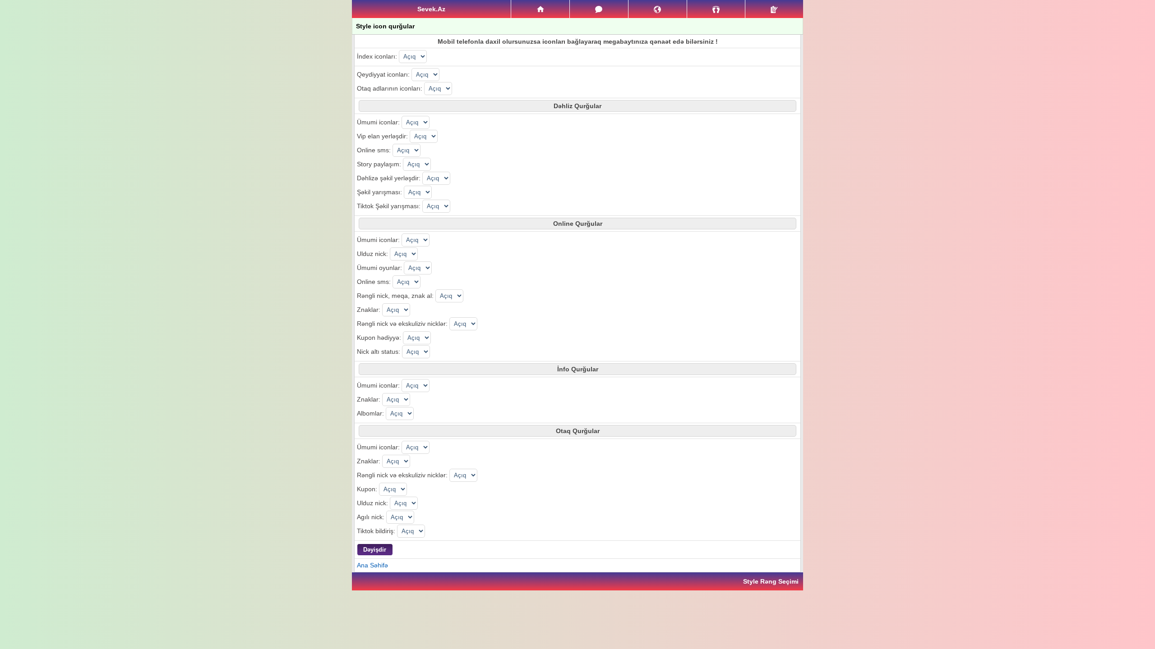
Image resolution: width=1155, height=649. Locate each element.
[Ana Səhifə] (540, 9)
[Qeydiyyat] (774, 9)
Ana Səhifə (372, 565)
